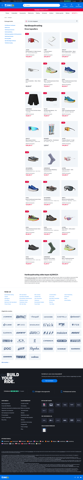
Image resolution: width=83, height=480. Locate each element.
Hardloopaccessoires (9, 29)
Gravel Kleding (67, 300)
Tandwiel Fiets (37, 296)
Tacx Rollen (51, 304)
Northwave (66, 296)
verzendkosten (30, 451)
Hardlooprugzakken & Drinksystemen (13, 34)
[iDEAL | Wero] (44, 405)
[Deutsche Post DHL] (44, 420)
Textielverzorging (9, 42)
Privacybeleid (5, 415)
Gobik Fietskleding (68, 294)
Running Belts (8, 38)
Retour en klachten (25, 408)
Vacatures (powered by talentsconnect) (11, 408)
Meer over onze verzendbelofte (67, 465)
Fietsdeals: (37, 9)
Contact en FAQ (24, 403)
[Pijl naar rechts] (40, 40)
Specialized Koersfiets (24, 296)
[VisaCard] (58, 405)
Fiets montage (24, 426)
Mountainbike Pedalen (39, 302)
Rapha (65, 298)
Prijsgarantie (24, 424)
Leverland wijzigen (31, 456)
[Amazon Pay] (44, 411)
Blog (22, 429)
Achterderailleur (52, 294)
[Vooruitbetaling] (51, 411)
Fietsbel (6, 296)
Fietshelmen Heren (23, 302)
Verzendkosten (24, 410)
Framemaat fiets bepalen (27, 417)
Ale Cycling (51, 296)
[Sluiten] (77, 20)
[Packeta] (78, 420)
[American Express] (65, 405)
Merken (23, 419)
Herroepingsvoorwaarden (8, 412)
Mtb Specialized (23, 294)
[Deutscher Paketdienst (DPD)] (51, 420)
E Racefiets (7, 300)
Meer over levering (20, 462)
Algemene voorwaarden (7, 410)
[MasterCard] (51, 405)
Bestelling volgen (25, 415)
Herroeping (23, 405)
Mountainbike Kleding (9, 294)
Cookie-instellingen (6, 417)
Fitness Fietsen (8, 304)
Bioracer (51, 302)
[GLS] (65, 420)
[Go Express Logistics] (72, 420)
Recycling (4, 419)
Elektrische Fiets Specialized (11, 302)
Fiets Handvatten (38, 298)
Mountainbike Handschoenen (26, 298)
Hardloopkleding (8, 31)
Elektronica (7, 27)
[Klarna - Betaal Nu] (78, 405)
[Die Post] (58, 420)
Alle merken (5, 362)
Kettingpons (7, 298)
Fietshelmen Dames (24, 300)
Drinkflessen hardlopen (10, 25)
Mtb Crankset (37, 294)
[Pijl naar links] (26, 40)
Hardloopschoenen (9, 36)
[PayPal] (72, 405)
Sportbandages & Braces (10, 40)
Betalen (22, 412)
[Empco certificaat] (44, 430)
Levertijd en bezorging (26, 422)
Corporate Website (6, 405)
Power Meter (37, 304)
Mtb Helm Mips (23, 304)
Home (6, 17)
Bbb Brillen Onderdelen (54, 298)
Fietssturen (36, 300)
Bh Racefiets (52, 300)
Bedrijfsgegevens (6, 403)
